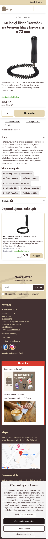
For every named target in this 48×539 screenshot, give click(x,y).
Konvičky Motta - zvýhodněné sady (17, 398)
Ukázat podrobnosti (24, 534)
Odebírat (38, 287)
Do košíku (29, 113)
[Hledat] (30, 8)
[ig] (12, 350)
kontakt (17, 341)
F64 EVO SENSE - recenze (14, 395)
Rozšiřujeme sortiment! (13, 369)
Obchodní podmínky (9, 333)
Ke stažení (6, 337)
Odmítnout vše (24, 528)
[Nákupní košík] (37, 8)
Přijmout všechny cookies (24, 521)
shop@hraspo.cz (13, 330)
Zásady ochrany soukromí (24, 514)
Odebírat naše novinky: (23, 281)
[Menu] (43, 8)
